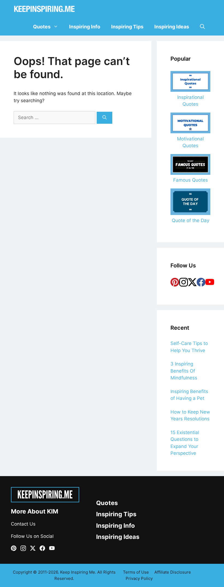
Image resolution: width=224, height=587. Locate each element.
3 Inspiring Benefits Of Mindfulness (183, 370)
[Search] (104, 118)
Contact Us (23, 524)
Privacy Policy (139, 578)
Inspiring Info (84, 27)
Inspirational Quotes (190, 101)
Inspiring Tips (127, 27)
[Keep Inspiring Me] (44, 9)
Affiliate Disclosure (172, 572)
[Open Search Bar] (202, 27)
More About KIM (34, 511)
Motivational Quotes (190, 142)
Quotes (42, 27)
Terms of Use (136, 572)
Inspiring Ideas (171, 27)
